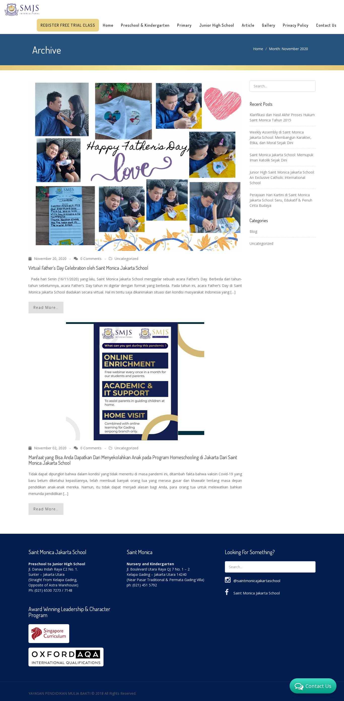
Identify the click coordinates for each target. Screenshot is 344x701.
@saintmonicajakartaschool (256, 580)
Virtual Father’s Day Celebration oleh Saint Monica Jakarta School (88, 268)
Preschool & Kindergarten (145, 25)
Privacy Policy (295, 25)
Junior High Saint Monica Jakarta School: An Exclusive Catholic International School (282, 177)
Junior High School (216, 25)
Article (248, 25)
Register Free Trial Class (68, 25)
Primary (184, 25)
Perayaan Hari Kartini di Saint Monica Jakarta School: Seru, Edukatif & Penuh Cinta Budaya (281, 200)
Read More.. (45, 307)
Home (108, 25)
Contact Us (326, 25)
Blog (253, 231)
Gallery (268, 25)
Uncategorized (126, 258)
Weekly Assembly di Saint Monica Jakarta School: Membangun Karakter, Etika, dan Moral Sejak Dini (280, 137)
